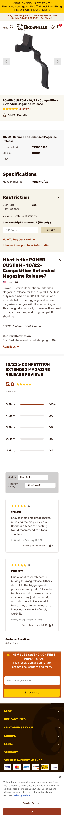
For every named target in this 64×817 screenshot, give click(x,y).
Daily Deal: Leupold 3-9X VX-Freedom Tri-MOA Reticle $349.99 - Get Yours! (32, 16)
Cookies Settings (32, 803)
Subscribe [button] (32, 692)
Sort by (12, 477)
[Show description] (11, 346)
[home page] (32, 27)
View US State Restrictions (20, 216)
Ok (32, 811)
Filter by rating (13, 485)
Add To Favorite (18, 115)
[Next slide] (57, 61)
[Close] (60, 777)
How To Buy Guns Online (19, 239)
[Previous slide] (6, 61)
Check (51, 230)
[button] (5, 26)
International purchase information (26, 245)
